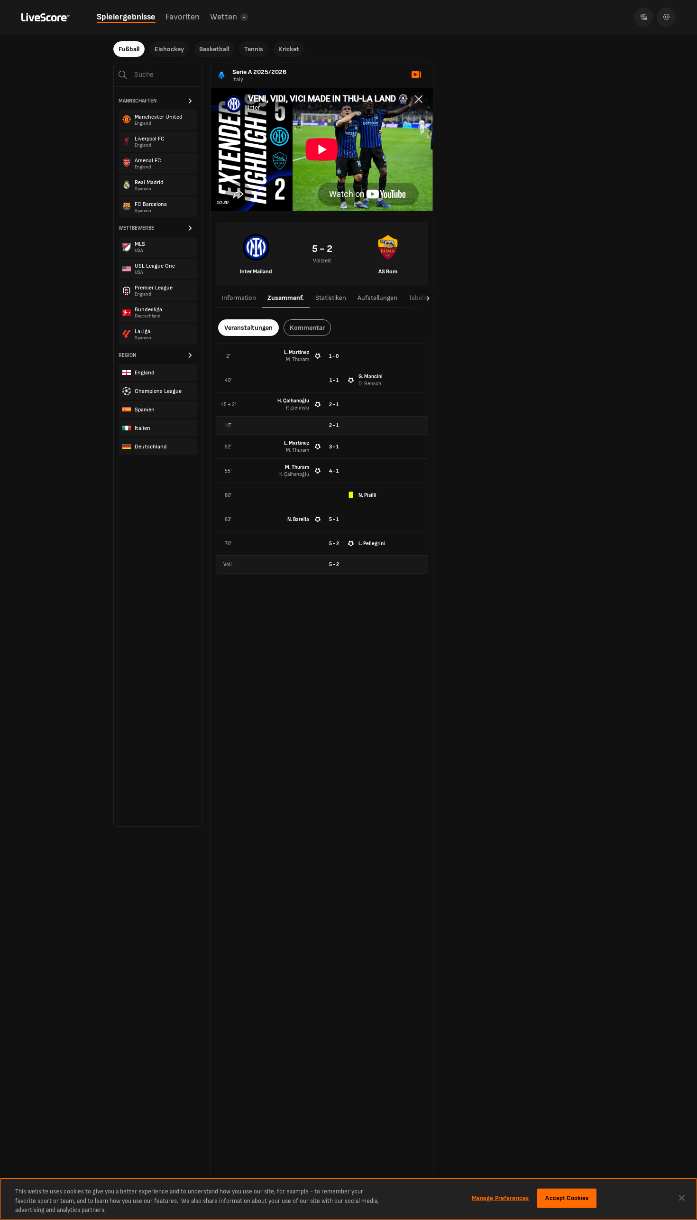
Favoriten (182, 17)
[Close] (681, 1197)
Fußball (129, 49)
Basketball (214, 49)
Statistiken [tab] (330, 298)
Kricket (288, 49)
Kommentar (307, 328)
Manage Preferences (500, 1197)
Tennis (253, 49)
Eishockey (169, 49)
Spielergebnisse (126, 17)
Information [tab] (238, 298)
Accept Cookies (566, 1197)
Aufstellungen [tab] (377, 298)
